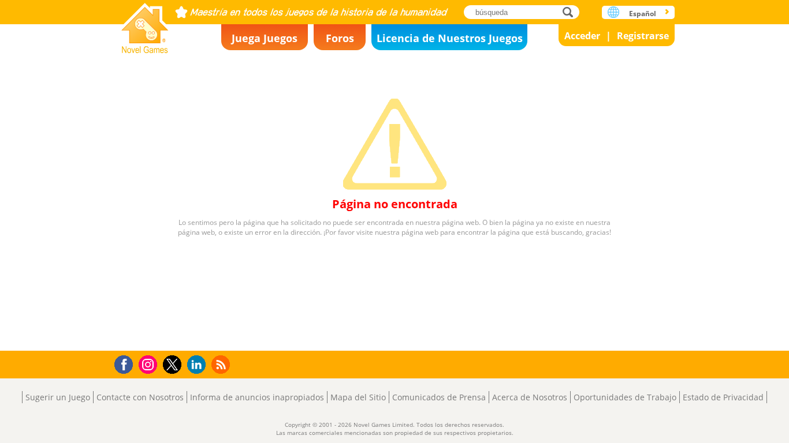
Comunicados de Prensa (439, 397)
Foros (340, 38)
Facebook (127, 363)
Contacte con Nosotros (140, 397)
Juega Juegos (264, 38)
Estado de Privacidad (723, 397)
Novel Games (145, 24)
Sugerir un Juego (57, 397)
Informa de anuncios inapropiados (257, 397)
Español (642, 13)
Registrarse (643, 35)
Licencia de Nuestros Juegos (450, 38)
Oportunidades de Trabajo (625, 397)
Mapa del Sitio (358, 397)
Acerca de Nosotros (529, 397)
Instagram (149, 364)
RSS (222, 364)
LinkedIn (198, 365)
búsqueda (571, 12)
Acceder (582, 35)
